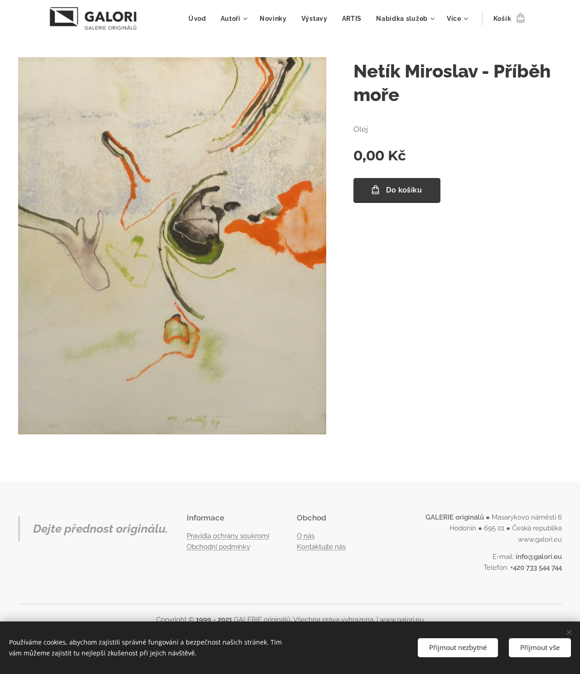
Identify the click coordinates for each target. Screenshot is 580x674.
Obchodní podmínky (218, 547)
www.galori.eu (402, 620)
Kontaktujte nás (321, 547)
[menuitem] (199, 18)
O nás (305, 536)
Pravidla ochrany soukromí (228, 536)
